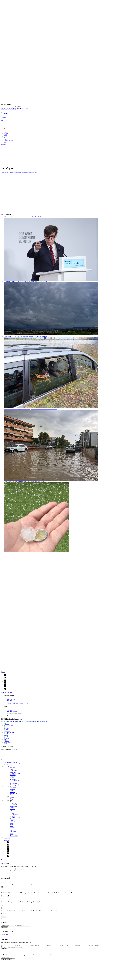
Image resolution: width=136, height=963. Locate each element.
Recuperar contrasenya (6, 959)
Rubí (11, 828)
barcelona (12, 789)
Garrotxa (12, 819)
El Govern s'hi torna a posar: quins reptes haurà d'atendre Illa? (19, 216)
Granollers (12, 821)
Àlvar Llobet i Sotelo (38, 481)
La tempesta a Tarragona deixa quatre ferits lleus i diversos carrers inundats (22, 336)
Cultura (36, 172)
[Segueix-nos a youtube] (5, 687)
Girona (12, 820)
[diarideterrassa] (21, 721)
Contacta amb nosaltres (6, 692)
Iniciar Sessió (7, 837)
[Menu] (3, 129)
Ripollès (12, 827)
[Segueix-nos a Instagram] (5, 681)
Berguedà (11, 172)
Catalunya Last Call (19, 172)
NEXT (12, 777)
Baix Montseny (4, 172)
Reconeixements (11, 699)
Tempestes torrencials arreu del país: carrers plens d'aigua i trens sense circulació (24, 409)
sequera (12, 790)
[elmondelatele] (39, 721)
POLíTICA (13, 768)
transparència (13, 793)
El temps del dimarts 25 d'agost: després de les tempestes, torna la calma (22, 281)
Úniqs (11, 799)
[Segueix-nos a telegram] (5, 684)
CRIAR (12, 782)
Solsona (12, 833)
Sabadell (12, 830)
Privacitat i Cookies (12, 711)
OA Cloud (14, 749)
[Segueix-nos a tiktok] (5, 689)
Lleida (11, 823)
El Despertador (14, 803)
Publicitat (9, 700)
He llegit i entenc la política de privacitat (12, 947)
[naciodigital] (4, 721)
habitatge (12, 792)
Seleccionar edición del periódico (9, 106)
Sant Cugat (13, 831)
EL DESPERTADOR (15, 780)
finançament (13, 787)
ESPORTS (13, 775)
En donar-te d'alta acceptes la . (15, 870)
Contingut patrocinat (29, 172)
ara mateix (3, 144)
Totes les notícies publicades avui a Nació (17, 703)
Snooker (12, 797)
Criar (5, 142)
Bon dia (12, 802)
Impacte (6, 136)
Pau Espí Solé (43, 281)
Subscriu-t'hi (7, 838)
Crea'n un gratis (4, 934)
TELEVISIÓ (13, 783)
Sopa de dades (13, 806)
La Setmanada (13, 804)
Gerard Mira (44, 336)
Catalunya (12, 813)
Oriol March (38, 216)
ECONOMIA (13, 770)
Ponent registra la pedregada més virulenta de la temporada (18, 481)
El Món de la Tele (8, 140)
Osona (11, 826)
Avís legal (9, 710)
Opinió (5, 135)
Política (5, 132)
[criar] (45, 721)
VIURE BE (13, 779)
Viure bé (6, 139)
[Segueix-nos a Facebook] (5, 676)
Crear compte (4, 948)
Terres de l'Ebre (14, 836)
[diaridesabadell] (12, 721)
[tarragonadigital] (30, 721)
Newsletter (6, 840)
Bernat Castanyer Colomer (50, 409)
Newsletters (12, 108)
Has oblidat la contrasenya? (7, 928)
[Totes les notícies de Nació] (4, 113)
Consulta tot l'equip (12, 702)
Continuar (3, 917)
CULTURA (13, 772)
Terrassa (12, 834)
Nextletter (12, 809)
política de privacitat (22, 870)
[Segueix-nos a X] (5, 678)
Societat (6, 133)
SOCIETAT (13, 769)
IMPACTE (13, 776)
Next (5, 137)
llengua (12, 794)
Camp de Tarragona (15, 817)
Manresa (12, 824)
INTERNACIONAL (15, 773)
